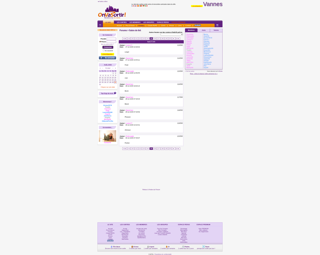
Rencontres (183, 239)
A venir (125, 228)
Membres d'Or (141, 236)
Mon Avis (184, 237)
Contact (188, 25)
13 (144, 38)
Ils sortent (142, 233)
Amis (204, 30)
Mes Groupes (162, 230)
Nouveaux (141, 234)
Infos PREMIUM (203, 228)
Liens (180, 25)
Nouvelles (125, 236)
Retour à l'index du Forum (151, 189)
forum (220, 71)
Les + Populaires (125, 231)
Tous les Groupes (162, 228)
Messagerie (183, 230)
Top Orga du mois (107, 93)
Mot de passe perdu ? (107, 44)
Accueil (119, 25)
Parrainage (183, 228)
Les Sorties (122, 22)
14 (147, 38)
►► (177, 38)
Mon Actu (184, 231)
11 (136, 38)
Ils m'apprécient (203, 231)
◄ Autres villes (103, 1)
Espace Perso (163, 22)
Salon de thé (135, 30)
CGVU (163, 25)
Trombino (141, 231)
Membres (191, 30)
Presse (171, 25)
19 (166, 38)
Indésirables (184, 242)
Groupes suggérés (162, 231)
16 (155, 38)
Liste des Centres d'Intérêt (162, 233)
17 (159, 38)
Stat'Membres (141, 237)
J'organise (184, 234)
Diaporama (125, 233)
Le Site (108, 22)
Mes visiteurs (203, 230)
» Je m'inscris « (197, 6)
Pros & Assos (130, 25)
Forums (141, 25)
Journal (184, 236)
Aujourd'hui (125, 230)
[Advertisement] (177, 13)
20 (170, 38)
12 (140, 38)
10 (132, 38)
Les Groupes (148, 22)
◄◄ (124, 38)
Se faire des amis (141, 228)
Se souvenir (109, 51)
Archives (125, 237)
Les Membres (135, 22)
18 (162, 38)
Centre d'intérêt (162, 234)
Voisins (216, 30)
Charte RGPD (152, 25)
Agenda (184, 233)
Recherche (125, 234)
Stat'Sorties (125, 239)
